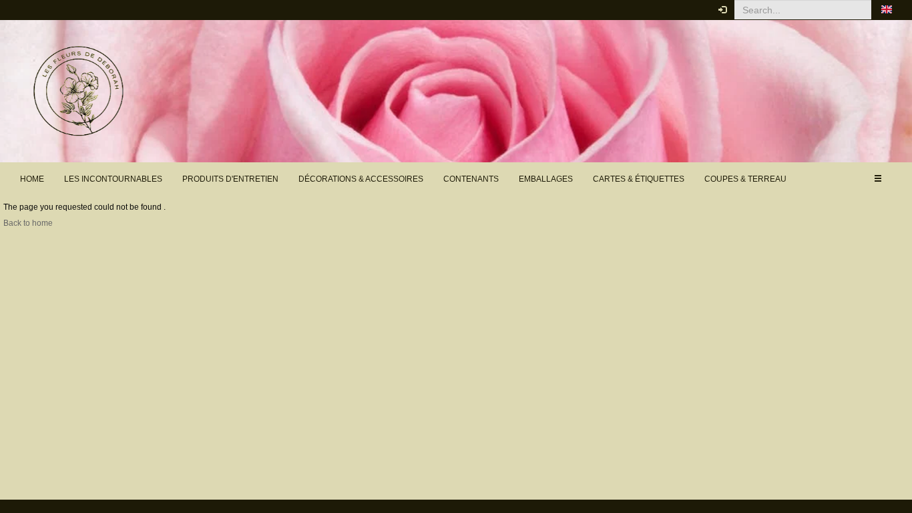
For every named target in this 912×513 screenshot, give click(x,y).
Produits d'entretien (230, 179)
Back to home (28, 223)
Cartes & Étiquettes (638, 179)
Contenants (471, 179)
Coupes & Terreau (745, 179)
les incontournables (113, 179)
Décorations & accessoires (360, 179)
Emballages (546, 179)
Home (32, 179)
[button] (886, 10)
